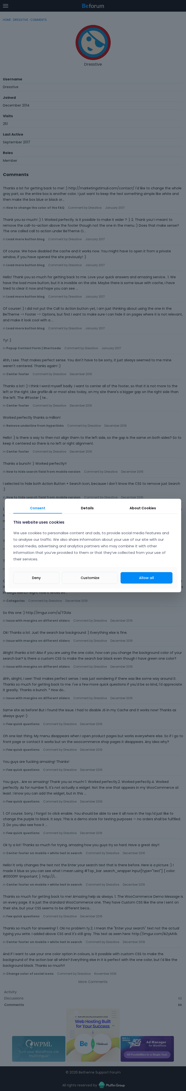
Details (87, 507)
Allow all (146, 577)
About (143, 507)
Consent (37, 507)
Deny (36, 577)
